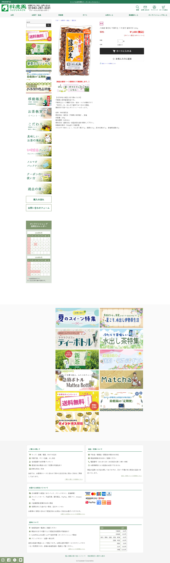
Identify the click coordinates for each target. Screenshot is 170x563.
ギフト (85, 15)
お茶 (12, 15)
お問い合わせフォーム (39, 207)
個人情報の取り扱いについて (75, 556)
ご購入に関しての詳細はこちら (74, 479)
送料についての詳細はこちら (76, 549)
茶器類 (60, 15)
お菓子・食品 (36, 15)
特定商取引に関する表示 (96, 556)
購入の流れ (38, 199)
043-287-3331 (41, 7)
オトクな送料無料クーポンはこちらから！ (85, 2)
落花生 (74, 20)
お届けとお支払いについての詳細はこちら (73, 514)
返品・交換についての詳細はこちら (131, 476)
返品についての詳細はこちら (109, 63)
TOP (56, 20)
